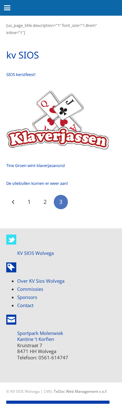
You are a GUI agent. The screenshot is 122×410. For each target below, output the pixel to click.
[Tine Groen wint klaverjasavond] (58, 123)
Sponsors (27, 297)
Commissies (30, 289)
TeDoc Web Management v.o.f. (80, 391)
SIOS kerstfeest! (21, 74)
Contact (25, 305)
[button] (7, 8)
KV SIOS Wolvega (35, 253)
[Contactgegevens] (11, 320)
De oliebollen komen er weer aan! (37, 183)
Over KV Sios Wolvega (40, 281)
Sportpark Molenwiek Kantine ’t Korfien (40, 336)
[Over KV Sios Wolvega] (11, 267)
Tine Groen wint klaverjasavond (35, 165)
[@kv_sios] (11, 240)
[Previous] (13, 202)
